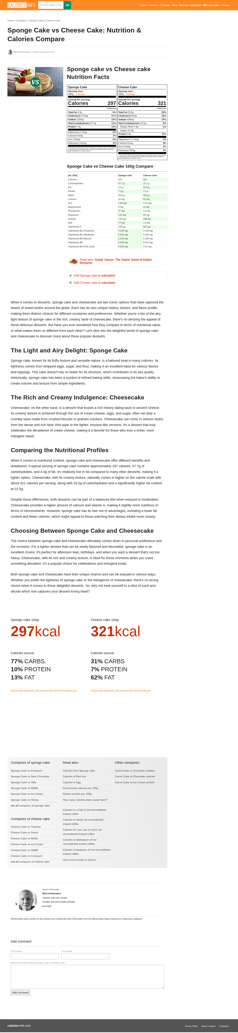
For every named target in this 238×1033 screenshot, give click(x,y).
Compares (165, 5)
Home (10, 20)
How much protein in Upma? (79, 859)
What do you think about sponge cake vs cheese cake (38, 963)
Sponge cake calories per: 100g (25, 690)
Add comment (20, 992)
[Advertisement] (35, 130)
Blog (174, 5)
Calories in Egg (72, 782)
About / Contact (209, 1026)
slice (63, 690)
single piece (53, 690)
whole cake (71, 690)
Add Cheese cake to (94, 282)
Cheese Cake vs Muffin (24, 838)
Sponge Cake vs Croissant (26, 770)
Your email (66, 951)
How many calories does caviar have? (85, 799)
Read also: (116, 261)
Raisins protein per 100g (77, 793)
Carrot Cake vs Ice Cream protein (135, 782)
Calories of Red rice (74, 776)
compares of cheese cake (34, 861)
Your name (16, 951)
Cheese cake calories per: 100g (105, 690)
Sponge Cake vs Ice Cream (27, 793)
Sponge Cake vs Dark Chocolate (30, 776)
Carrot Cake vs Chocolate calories (135, 776)
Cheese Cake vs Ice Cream (27, 844)
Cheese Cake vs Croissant (26, 855)
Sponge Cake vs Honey (24, 799)
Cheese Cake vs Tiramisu (26, 826)
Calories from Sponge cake (79, 770)
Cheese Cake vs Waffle (24, 850)
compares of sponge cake (34, 805)
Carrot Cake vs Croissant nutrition (135, 770)
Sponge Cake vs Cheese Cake (44, 20)
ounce (44, 690)
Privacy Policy (191, 1026)
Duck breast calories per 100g (80, 788)
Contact (225, 5)
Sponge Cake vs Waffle (24, 788)
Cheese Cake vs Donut (24, 832)
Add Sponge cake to (94, 275)
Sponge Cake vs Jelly (23, 782)
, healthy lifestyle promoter (34, 52)
